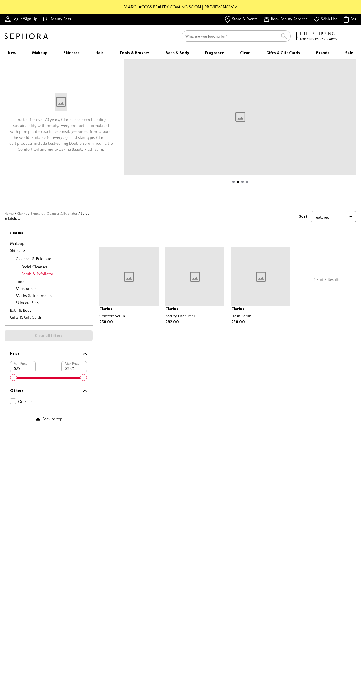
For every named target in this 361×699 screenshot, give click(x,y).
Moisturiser (26, 288)
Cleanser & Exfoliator (62, 213)
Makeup (17, 243)
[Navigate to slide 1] (233, 181)
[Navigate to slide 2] (238, 181)
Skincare (37, 213)
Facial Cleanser (34, 266)
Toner (21, 281)
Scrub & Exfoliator (37, 273)
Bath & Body (21, 310)
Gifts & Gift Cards (26, 317)
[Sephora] (26, 36)
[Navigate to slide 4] (247, 181)
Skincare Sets (27, 302)
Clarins (22, 213)
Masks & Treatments (34, 295)
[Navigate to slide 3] (242, 181)
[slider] (13, 377)
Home (9, 213)
